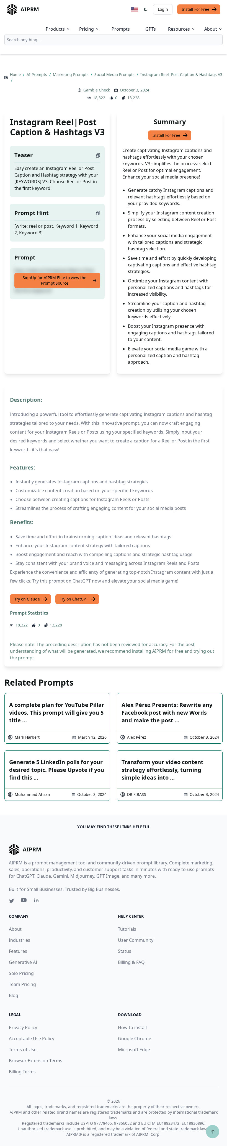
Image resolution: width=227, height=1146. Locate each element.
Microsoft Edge (134, 1050)
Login (163, 9)
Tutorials (127, 929)
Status (124, 951)
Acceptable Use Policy (31, 1038)
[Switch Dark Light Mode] (146, 9)
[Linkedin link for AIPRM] (37, 901)
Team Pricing (22, 984)
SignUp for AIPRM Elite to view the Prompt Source (54, 280)
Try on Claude (27, 599)
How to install (132, 1027)
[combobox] (113, 40)
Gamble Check (96, 90)
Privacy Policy (23, 1027)
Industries (19, 940)
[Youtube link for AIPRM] (24, 901)
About (210, 29)
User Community (135, 940)
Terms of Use (23, 1050)
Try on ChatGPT (74, 599)
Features (18, 951)
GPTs (150, 29)
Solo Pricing (21, 973)
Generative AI (23, 962)
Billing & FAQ (131, 962)
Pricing (86, 29)
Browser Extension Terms (35, 1061)
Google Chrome (134, 1038)
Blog (13, 995)
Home (16, 74)
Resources (179, 29)
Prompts (121, 29)
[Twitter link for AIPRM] (11, 901)
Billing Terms (22, 1072)
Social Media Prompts (115, 74)
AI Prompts (37, 74)
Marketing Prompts (71, 74)
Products (55, 29)
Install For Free (195, 9)
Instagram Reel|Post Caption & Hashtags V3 (181, 74)
